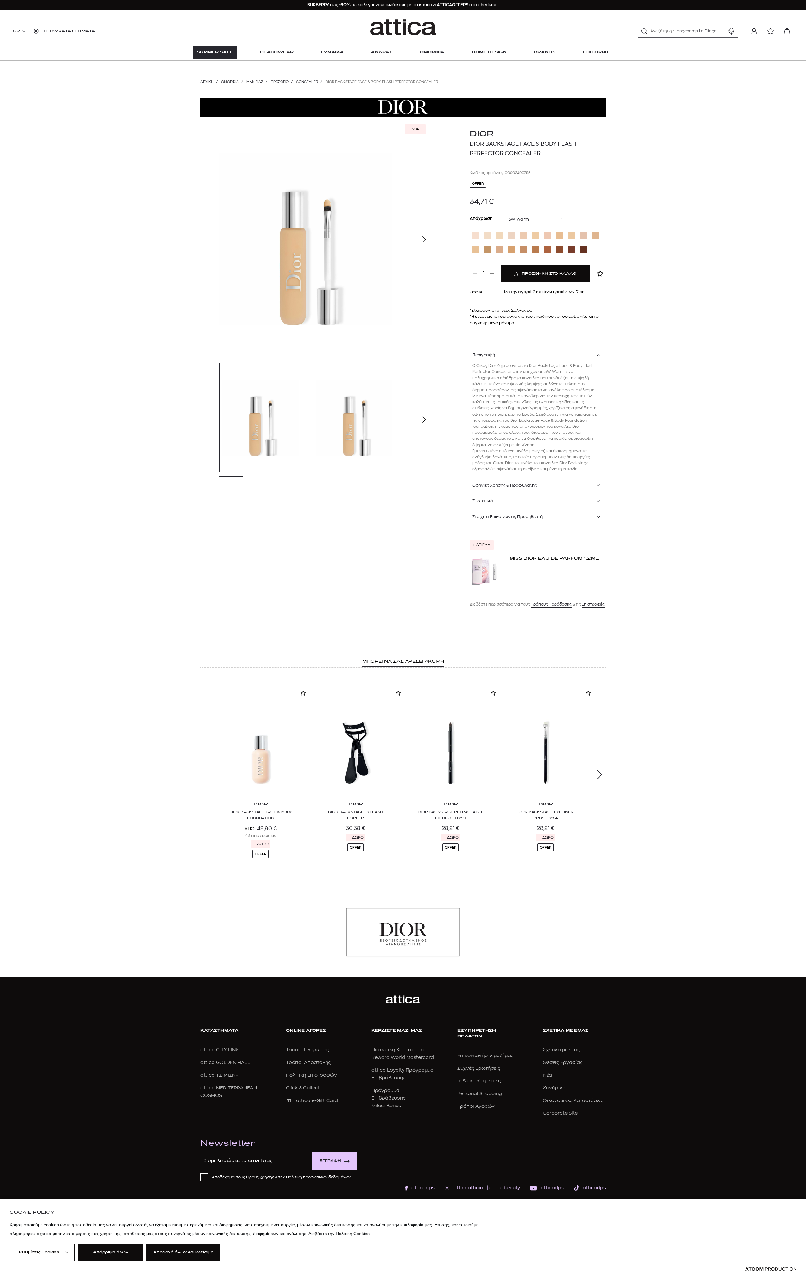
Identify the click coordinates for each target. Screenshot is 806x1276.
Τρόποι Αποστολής (308, 1062)
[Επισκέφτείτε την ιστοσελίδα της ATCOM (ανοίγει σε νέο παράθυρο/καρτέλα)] (770, 1269)
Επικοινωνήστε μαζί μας (485, 1055)
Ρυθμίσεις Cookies (39, 1252)
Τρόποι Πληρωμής (307, 1050)
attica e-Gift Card (317, 1100)
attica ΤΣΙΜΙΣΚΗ (219, 1075)
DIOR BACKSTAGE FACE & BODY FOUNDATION (260, 815)
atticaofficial (469, 1187)
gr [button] (16, 31)
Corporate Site (560, 1113)
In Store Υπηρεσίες (479, 1081)
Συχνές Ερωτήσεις (478, 1068)
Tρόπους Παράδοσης (551, 604)
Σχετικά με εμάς (561, 1050)
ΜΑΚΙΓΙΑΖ (254, 82)
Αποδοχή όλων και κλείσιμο (183, 1252)
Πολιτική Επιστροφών (311, 1075)
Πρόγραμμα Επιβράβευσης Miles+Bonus (388, 1098)
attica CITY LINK (219, 1050)
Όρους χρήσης (260, 1177)
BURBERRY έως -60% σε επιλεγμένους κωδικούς (357, 5)
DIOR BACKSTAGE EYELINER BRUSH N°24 (545, 815)
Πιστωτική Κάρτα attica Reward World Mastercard (402, 1054)
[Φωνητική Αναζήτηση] (731, 31)
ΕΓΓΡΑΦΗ (330, 1161)
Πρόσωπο (280, 82)
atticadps (423, 1187)
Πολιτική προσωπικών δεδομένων (318, 1177)
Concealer (307, 82)
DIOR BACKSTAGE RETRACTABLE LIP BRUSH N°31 (451, 815)
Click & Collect (303, 1088)
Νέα (547, 1075)
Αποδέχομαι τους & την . (281, 1177)
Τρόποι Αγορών (476, 1106)
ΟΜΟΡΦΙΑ (230, 82)
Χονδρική (554, 1088)
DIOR (482, 134)
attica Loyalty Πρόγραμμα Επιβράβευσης (402, 1074)
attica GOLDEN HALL (225, 1062)
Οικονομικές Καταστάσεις (573, 1100)
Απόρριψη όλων (110, 1252)
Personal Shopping (479, 1093)
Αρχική (206, 82)
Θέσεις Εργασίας (562, 1062)
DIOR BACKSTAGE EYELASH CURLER (355, 815)
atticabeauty (503, 1187)
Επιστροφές (593, 604)
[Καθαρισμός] (720, 31)
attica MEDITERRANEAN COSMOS (228, 1092)
